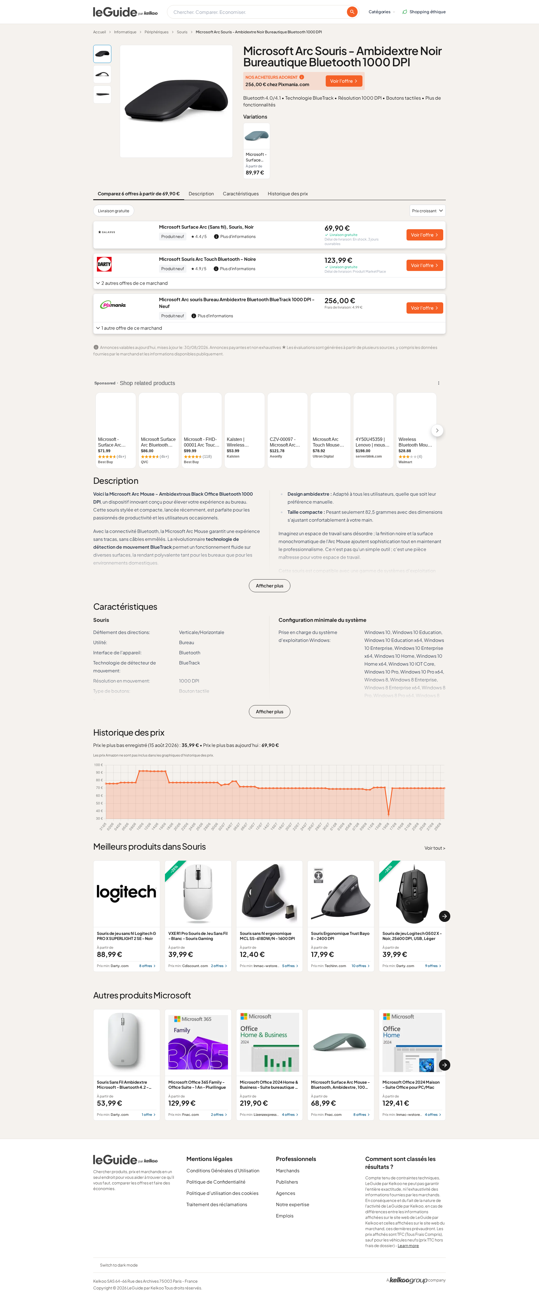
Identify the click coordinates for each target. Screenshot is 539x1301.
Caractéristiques (241, 193)
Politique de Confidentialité (215, 1182)
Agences (285, 1193)
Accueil (99, 32)
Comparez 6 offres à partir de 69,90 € (139, 193)
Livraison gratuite (113, 210)
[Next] (444, 916)
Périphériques (157, 32)
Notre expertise (292, 1204)
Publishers (287, 1182)
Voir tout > (435, 848)
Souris (182, 32)
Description (201, 193)
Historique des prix (288, 193)
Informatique (125, 32)
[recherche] (352, 11)
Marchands (287, 1170)
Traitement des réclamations (216, 1204)
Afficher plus (269, 586)
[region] (344, 150)
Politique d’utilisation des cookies (222, 1193)
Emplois (285, 1216)
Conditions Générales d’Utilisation (222, 1170)
